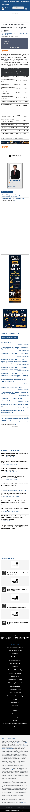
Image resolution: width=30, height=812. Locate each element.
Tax (15, 726)
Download (16, 48)
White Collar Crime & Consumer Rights (15, 730)
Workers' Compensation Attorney (11, 195)
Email (11, 182)
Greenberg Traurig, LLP (19, 33)
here (7, 59)
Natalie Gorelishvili (7, 504)
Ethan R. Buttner (15, 496)
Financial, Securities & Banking (15, 696)
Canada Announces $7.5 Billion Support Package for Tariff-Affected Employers (14, 484)
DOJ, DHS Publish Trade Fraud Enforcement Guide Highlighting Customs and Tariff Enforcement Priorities (13, 517)
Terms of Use (17, 742)
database (25, 745)
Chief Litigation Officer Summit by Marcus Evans (17, 590)
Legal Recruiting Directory (15, 650)
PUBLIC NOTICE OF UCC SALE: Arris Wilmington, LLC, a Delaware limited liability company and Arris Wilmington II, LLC (15, 418)
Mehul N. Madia (13, 456)
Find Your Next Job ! (7, 192)
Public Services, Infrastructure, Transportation (15, 723)
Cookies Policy (5, 4)
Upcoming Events (7, 558)
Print (11, 48)
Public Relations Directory (15, 660)
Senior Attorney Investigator (9, 196)
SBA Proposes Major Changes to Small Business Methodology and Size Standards (14, 509)
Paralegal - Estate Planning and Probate (13, 198)
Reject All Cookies (18, 7)
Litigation (15, 720)
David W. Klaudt (6, 520)
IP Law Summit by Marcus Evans (16, 607)
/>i (18, 48)
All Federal (6, 43)
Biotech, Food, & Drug (15, 673)
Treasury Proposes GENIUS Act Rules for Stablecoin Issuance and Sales (12, 477)
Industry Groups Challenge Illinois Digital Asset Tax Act (14, 461)
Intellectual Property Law (15, 713)
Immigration (6, 41)
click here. (23, 802)
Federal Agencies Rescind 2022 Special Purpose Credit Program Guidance (14, 454)
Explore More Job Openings (7, 200)
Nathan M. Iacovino (7, 496)
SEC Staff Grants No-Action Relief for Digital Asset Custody (13, 494)
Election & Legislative (15, 686)
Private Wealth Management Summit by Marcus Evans (17, 573)
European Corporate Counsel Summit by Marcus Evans (17, 623)
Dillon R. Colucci (8, 33)
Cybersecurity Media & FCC (15, 683)
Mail (13, 48)
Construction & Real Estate (15, 679)
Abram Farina (6, 530)
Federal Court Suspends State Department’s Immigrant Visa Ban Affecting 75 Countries (13, 501)
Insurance (15, 710)
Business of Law (15, 676)
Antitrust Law (15, 666)
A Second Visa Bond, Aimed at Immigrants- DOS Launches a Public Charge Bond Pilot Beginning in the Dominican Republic (14, 526)
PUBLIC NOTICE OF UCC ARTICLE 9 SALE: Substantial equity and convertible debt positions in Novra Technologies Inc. (14, 361)
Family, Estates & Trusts (15, 692)
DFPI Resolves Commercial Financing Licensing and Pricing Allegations (14, 469)
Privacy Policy (25, 742)
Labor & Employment (15, 717)
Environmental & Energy (15, 689)
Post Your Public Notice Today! (9, 337)
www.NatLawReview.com (7, 748)
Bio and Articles (12, 186)
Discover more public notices (8, 424)
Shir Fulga (5, 487)
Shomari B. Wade (14, 511)
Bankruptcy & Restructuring (15, 670)
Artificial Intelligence (15, 663)
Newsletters (15, 653)
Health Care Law (15, 702)
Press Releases (15, 656)
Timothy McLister (6, 511)
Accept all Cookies (7, 7)
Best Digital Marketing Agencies (15, 647)
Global (15, 699)
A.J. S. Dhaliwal (6, 456)
